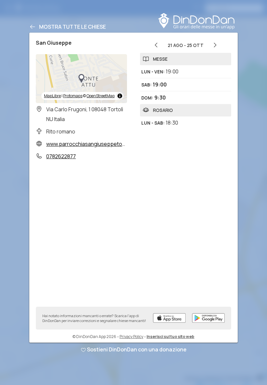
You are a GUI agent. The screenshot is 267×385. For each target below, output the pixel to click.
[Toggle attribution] (120, 96)
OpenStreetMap (101, 96)
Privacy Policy (131, 336)
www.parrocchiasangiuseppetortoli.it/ (91, 143)
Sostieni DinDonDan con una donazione (137, 349)
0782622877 (61, 156)
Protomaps (72, 96)
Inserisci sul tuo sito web (170, 336)
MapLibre (52, 96)
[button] (81, 79)
